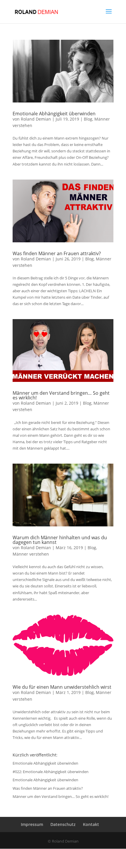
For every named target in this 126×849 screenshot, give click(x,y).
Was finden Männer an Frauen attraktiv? (57, 253)
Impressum (32, 824)
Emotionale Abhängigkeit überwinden (54, 113)
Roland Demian (36, 119)
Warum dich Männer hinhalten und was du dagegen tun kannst (60, 539)
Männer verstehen (31, 554)
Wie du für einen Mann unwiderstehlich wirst (62, 687)
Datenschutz (63, 824)
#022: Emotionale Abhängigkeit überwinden (50, 771)
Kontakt (91, 824)
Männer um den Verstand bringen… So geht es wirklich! (61, 395)
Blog (88, 119)
